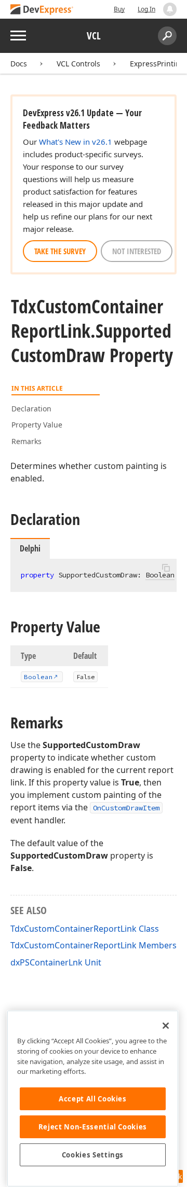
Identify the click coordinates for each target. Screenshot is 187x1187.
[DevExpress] (42, 10)
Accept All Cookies (93, 1098)
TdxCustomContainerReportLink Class (84, 928)
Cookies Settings (93, 1155)
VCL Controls (78, 63)
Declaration (31, 408)
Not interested (136, 251)
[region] (93, 1098)
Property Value (36, 425)
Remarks (26, 441)
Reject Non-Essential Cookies (92, 1126)
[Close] (165, 1025)
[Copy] (166, 567)
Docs (18, 63)
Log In (146, 9)
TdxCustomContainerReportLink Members (93, 945)
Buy (119, 9)
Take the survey (60, 251)
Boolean (160, 574)
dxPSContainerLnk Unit (55, 962)
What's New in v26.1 (75, 141)
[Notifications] (170, 9)
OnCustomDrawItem (126, 807)
